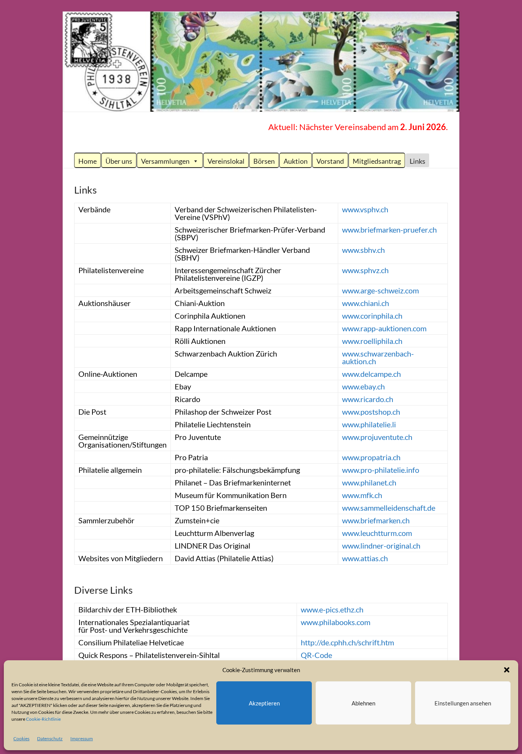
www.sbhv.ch (363, 249)
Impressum (81, 738)
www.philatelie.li (369, 424)
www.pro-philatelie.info (380, 469)
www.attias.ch (365, 558)
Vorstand (330, 161)
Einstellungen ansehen (462, 703)
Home (87, 161)
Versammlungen (165, 161)
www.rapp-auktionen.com (384, 328)
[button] (507, 670)
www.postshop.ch (371, 411)
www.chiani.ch (365, 303)
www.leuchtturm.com (377, 532)
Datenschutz (50, 738)
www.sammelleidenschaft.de (388, 507)
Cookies (21, 738)
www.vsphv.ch (365, 209)
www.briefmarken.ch (376, 520)
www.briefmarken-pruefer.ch (389, 229)
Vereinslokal (226, 161)
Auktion (296, 161)
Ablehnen (363, 703)
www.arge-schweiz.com (380, 290)
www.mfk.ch (362, 495)
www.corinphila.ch (372, 315)
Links (417, 161)
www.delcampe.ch (371, 373)
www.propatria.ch (371, 457)
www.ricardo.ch (367, 399)
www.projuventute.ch (377, 436)
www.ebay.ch (363, 386)
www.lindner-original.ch (381, 545)
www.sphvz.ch (365, 270)
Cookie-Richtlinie (43, 719)
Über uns (118, 161)
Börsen (264, 161)
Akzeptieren (264, 703)
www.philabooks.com (335, 622)
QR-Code (316, 655)
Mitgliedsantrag (377, 161)
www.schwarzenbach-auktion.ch (378, 357)
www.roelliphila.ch (372, 340)
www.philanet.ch (369, 482)
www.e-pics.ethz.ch (332, 609)
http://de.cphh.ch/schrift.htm (347, 642)
